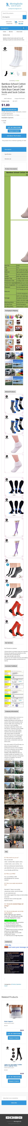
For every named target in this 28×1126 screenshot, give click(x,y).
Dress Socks (19, 31)
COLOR (4, 120)
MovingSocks (4, 94)
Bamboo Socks (6, 35)
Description (8, 149)
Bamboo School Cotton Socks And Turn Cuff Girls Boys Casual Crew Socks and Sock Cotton (13, 38)
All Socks (11, 31)
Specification (8, 154)
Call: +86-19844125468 (14, 127)
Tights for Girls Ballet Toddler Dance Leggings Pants (13, 1065)
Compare (9, 23)
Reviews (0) (8, 159)
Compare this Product (19, 98)
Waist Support (8, 1021)
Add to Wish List (7, 98)
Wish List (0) (8, 21)
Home (4, 31)
